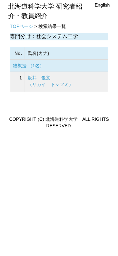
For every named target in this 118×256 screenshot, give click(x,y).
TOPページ (21, 26)
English (102, 5)
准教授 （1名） (28, 65)
